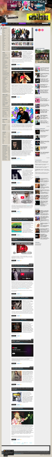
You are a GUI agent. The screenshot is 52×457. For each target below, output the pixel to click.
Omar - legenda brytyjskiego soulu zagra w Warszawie (44, 152)
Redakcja (3, 155)
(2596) (9, 149)
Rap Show (3, 80)
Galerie (3, 121)
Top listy (3, 47)
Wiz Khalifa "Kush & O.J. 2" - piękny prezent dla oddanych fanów (44, 190)
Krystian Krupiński (4, 150)
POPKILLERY (4, 23)
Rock (3, 141)
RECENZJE (28, 23)
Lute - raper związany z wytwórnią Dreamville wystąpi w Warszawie (44, 147)
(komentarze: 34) (26, 409)
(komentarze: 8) (26, 266)
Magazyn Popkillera (5, 67)
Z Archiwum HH (4, 90)
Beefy (3, 29)
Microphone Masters (5, 102)
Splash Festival (4, 113)
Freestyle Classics (4, 61)
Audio (3, 120)
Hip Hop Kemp (4, 99)
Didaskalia (3, 56)
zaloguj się (10, 26)
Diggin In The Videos (5, 57)
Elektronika (4, 134)
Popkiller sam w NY (5, 76)
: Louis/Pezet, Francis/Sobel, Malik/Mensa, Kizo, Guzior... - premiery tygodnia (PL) (42, 170)
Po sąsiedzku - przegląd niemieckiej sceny (5, 74)
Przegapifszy (4, 78)
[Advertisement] (23, 101)
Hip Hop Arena (4, 98)
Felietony (3, 30)
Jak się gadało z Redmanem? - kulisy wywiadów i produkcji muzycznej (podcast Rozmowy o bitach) (43, 235)
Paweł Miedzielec (4, 153)
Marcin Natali (4, 151)
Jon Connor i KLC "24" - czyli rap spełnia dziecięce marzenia (44, 179)
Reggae (3, 140)
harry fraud (14, 236)
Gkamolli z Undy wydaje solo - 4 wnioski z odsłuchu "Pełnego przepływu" (44, 196)
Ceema (13, 98)
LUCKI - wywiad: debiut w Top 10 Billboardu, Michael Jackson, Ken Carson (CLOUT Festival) (44, 217)
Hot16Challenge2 (4, 62)
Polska (3, 39)
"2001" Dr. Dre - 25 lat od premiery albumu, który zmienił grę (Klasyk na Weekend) (44, 202)
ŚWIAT (17, 23)
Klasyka (3, 34)
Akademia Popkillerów (5, 95)
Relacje (3, 128)
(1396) (9, 152)
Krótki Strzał (4, 66)
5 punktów (3, 53)
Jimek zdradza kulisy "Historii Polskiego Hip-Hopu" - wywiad (44, 116)
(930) (9, 155)
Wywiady (3, 50)
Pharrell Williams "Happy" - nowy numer (20, 103)
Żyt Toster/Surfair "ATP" (44, 98)
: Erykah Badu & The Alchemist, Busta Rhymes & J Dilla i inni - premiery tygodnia (41, 162)
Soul (3, 142)
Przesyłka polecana (5, 79)
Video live (3, 129)
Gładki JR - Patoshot (43, 120)
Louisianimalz (15, 337)
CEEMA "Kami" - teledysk (17, 68)
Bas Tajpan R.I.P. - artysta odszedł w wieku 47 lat (44, 79)
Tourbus (3, 85)
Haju (13, 184)
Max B (19, 236)
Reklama (45, 26)
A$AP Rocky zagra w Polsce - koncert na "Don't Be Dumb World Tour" (44, 142)
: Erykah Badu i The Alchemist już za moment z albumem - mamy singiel (42, 164)
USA (13, 23)
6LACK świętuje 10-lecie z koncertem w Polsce (44, 136)
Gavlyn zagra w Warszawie (17, 367)
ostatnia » (22, 443)
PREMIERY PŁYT (22, 23)
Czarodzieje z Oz (4, 55)
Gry (2, 33)
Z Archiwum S (4, 92)
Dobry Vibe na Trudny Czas (5, 58)
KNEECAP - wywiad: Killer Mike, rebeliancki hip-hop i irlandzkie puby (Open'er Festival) (44, 211)
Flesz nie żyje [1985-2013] (17, 408)
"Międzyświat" (17, 180)
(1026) (9, 154)
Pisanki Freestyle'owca (5, 72)
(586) (9, 159)
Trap (3, 143)
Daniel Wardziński (4, 149)
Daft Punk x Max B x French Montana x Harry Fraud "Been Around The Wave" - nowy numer (22, 219)
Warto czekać (4, 89)
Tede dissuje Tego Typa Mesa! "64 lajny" (44, 84)
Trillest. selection (4, 86)
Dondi (13, 317)
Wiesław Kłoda (4, 156)
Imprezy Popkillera (5, 100)
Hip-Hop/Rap (17, 240)
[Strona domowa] (10, 16)
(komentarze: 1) (25, 49)
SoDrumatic (15, 184)
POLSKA (9, 23)
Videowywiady (4, 114)
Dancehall (3, 133)
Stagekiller (3, 82)
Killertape (3, 64)
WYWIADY (33, 23)
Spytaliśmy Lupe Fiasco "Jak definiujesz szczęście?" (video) (44, 224)
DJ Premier (16, 295)
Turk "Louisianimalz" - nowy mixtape (19, 319)
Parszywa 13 (4, 71)
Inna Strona (4, 63)
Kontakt (41, 26)
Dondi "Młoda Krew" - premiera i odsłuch (20, 297)
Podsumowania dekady (5, 106)
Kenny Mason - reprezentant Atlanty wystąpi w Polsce (44, 130)
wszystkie (48, 126)
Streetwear (3, 45)
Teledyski (3, 122)
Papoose (14, 295)
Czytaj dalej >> (14, 64)
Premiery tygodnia (4, 77)
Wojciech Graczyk (22, 369)
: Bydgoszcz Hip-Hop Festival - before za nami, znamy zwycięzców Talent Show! (42, 173)
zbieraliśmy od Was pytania (22, 288)
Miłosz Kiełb (4, 152)
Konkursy (3, 101)
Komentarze (4, 35)
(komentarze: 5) (26, 220)
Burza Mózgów (4, 96)
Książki (3, 36)
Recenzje (3, 43)
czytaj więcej (5, 455)
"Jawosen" (12, 180)
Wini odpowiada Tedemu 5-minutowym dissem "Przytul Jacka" (44, 74)
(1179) (9, 153)
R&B (3, 139)
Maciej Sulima (4, 154)
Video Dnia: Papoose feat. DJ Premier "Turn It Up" (22, 265)
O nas (33, 26)
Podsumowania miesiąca (5, 75)
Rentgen (3, 81)
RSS (48, 26)
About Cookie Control (5, 451)
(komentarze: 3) (25, 105)
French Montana (22, 236)
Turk (13, 337)
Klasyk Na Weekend (5, 65)
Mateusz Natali (22, 167)
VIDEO (38, 23)
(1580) (9, 151)
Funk (3, 135)
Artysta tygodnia (4, 54)
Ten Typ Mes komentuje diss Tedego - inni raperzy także (44, 68)
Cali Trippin (4, 97)
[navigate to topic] (13, 43)
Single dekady (4, 112)
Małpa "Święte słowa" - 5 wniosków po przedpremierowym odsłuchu (44, 185)
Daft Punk (17, 236)
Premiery (3, 40)
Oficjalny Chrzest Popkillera (4, 104)
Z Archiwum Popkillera (5, 91)
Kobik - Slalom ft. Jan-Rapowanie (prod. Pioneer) (44, 110)
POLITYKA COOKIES (18, 453)
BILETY (3, 24)
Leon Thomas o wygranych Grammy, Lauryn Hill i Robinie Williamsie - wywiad (44, 229)
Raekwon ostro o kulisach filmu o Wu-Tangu (21, 38)
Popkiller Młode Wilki (5, 110)
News (3, 37)
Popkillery (3, 111)
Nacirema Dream (20, 295)
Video (3, 49)
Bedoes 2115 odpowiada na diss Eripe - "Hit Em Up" (44, 90)
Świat (3, 46)
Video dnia (3, 88)
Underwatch (4, 87)
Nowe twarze (4, 38)
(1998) (9, 150)
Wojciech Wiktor (4, 159)
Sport (3, 44)
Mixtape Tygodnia (4, 68)
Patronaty (37, 26)
